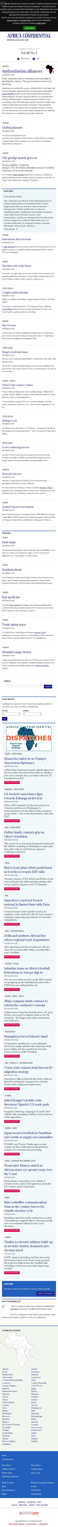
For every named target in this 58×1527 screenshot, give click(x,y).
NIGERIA (5, 153)
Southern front (12, 570)
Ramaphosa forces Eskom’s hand (26, 1036)
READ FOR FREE (11, 782)
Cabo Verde (7, 1377)
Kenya (33, 1402)
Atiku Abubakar (18, 175)
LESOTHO (6, 647)
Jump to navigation (3, 4)
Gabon (5, 1397)
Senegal (34, 1424)
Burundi (34, 1374)
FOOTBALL (8, 963)
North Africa (7, 1473)
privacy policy (12, 20)
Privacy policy (31, 1523)
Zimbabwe (6, 1444)
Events (33, 1486)
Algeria (5, 1369)
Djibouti (5, 1388)
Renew (32, 1504)
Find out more (45, 1293)
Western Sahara (8, 1441)
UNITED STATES (17, 753)
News (4, 1455)
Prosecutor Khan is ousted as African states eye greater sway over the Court (28, 1170)
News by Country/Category (42, 1482)
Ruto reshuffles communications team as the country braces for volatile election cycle (25, 1206)
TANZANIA (8, 789)
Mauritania (6, 1413)
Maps (4, 1494)
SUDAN (5, 537)
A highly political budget (15, 292)
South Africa (36, 1430)
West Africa (36, 1465)
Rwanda (34, 1422)
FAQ (39, 1502)
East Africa (6, 1465)
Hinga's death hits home (15, 352)
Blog (4, 1486)
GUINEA (5, 619)
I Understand (29, 28)
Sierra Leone (36, 1427)
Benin (4, 1372)
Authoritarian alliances (22, 71)
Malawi (5, 1411)
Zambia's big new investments (18, 506)
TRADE (14, 996)
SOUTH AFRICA (8, 288)
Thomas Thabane (42, 665)
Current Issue (7, 1459)
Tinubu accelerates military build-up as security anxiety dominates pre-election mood (28, 1246)
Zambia (34, 1441)
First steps (9, 542)
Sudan (33, 1433)
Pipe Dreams (9, 325)
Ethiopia (34, 1394)
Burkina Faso (7, 1374)
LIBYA (6, 827)
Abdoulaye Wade (45, 488)
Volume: (5, 711)
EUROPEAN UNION (26, 1062)
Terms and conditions (17, 1523)
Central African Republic (12, 1380)
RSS (38, 58)
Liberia (34, 1405)
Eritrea (34, 1391)
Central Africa (37, 1469)
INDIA (7, 930)
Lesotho (5, 1405)
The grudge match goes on (19, 158)
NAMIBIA (8, 1128)
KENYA (7, 862)
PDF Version (25, 58)
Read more (9, 229)
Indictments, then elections (16, 239)
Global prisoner (12, 128)
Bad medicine (11, 597)
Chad (33, 1380)
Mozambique (36, 1416)
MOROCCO (14, 1062)
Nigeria (5, 1422)
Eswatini (5, 1394)
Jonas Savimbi (8, 93)
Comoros (6, 1383)
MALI (6, 895)
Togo (33, 1436)
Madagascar (36, 1408)
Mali (33, 1411)
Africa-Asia (35, 1473)
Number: (26, 711)
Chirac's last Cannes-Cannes (17, 385)
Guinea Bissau (8, 1402)
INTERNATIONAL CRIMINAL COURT (23, 1160)
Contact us (31, 1502)
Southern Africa (8, 1469)
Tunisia (5, 1438)
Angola (34, 1369)
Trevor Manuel (7, 309)
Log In (14, 1504)
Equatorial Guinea (9, 1391)
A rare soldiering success (15, 447)
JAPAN (15, 1128)
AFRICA (12, 380)
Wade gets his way (12, 473)
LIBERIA (7, 753)
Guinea (34, 1399)
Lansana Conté (39, 632)
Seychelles (6, 1427)
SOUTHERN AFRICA (17, 930)
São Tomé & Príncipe (11, 1424)
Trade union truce (14, 624)
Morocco (6, 1416)
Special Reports (8, 1490)
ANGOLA (6, 66)
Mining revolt (9, 420)
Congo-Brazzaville (39, 1383)
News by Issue (8, 1482)
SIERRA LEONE (8, 347)
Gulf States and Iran (10, 1476)
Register (14, 1309)
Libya (4, 1408)
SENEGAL (6, 469)
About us (21, 1502)
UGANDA (8, 1095)
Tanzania (6, 1436)
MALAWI (5, 321)
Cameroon (35, 1377)
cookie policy (26, 20)
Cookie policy (43, 1523)
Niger (33, 1419)
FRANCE (5, 380)
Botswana (35, 1372)
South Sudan (7, 1433)
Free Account (42, 1504)
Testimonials (36, 1494)
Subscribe (23, 1504)
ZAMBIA (5, 261)
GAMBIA (5, 592)
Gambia (34, 1397)
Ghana (5, 1399)
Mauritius (35, 1413)
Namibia (5, 1419)
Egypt (33, 1388)
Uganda (34, 1438)
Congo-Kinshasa (9, 1385)
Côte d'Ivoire (37, 1385)
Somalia (5, 1430)
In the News (36, 1490)
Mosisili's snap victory (17, 652)
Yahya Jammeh (15, 605)
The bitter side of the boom (16, 265)
